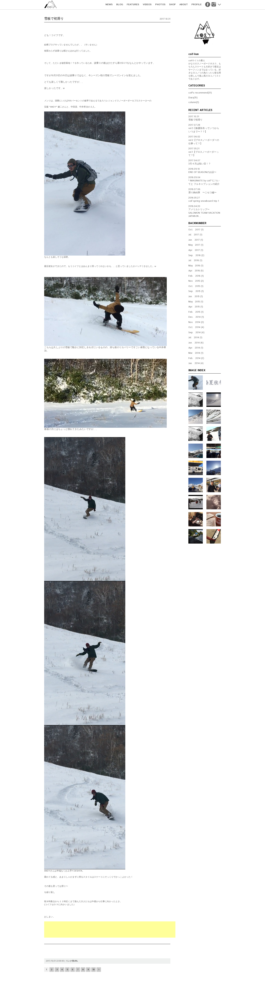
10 (93, 969)
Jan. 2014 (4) (196, 363)
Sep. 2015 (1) (196, 291)
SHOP (172, 4)
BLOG (119, 4)
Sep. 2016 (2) (196, 255)
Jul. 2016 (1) (195, 260)
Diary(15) (193, 97)
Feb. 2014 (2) (196, 358)
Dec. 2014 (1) (196, 317)
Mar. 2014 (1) (195, 353)
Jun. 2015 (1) (195, 296)
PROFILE (196, 4)
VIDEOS (147, 4)
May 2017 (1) (195, 245)
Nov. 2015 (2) (196, 281)
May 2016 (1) (195, 265)
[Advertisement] (109, 929)
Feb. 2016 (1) (196, 276)
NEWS (109, 4)
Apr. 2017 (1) (195, 250)
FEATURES (133, 4)
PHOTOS (160, 4)
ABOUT (183, 4)
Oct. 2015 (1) (195, 286)
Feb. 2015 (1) (196, 312)
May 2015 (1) (195, 301)
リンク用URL (72, 961)
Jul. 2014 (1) (195, 337)
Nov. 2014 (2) (196, 322)
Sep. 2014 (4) (196, 332)
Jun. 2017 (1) (195, 240)
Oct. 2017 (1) (196, 229)
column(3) (193, 102)
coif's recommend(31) (200, 93)
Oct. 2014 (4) (196, 327)
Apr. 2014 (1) (195, 348)
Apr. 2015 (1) (195, 307)
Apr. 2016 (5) (196, 270)
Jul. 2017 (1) (195, 234)
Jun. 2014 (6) (196, 343)
